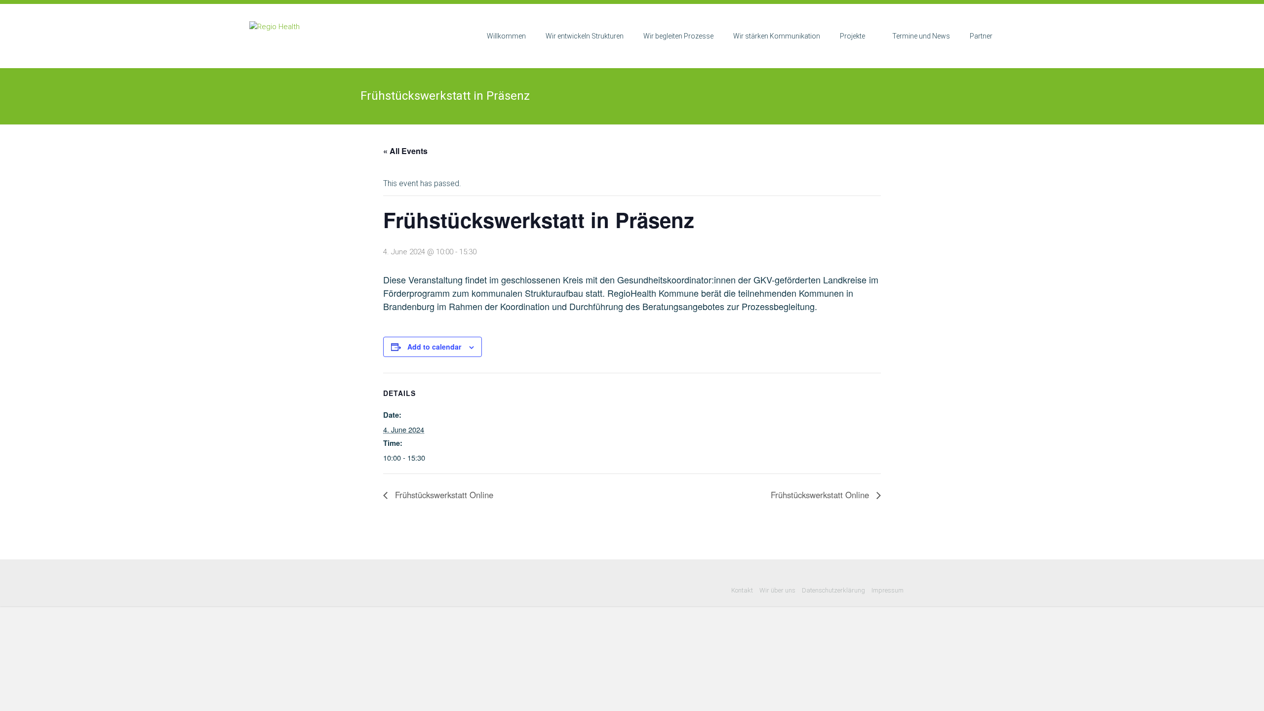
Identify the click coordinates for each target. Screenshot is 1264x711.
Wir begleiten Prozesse (678, 36)
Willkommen (506, 36)
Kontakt (742, 590)
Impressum (887, 590)
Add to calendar (434, 347)
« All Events (405, 151)
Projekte (852, 36)
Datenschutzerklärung (833, 590)
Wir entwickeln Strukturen (585, 36)
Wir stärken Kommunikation (776, 36)
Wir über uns (777, 590)
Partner (981, 36)
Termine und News (921, 36)
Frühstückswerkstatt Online (443, 495)
